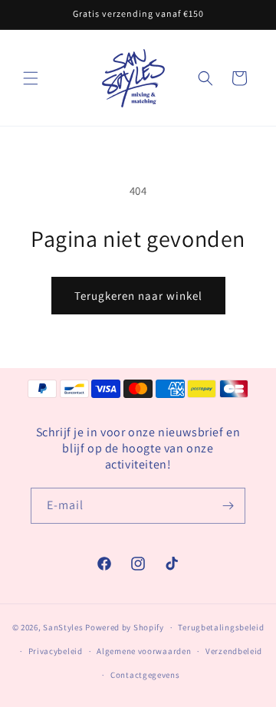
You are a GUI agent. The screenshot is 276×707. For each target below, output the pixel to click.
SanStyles (63, 627)
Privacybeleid (55, 651)
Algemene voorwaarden (144, 651)
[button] (31, 78)
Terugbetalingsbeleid (221, 627)
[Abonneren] (228, 506)
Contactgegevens (145, 674)
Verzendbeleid (233, 651)
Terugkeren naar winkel (138, 295)
